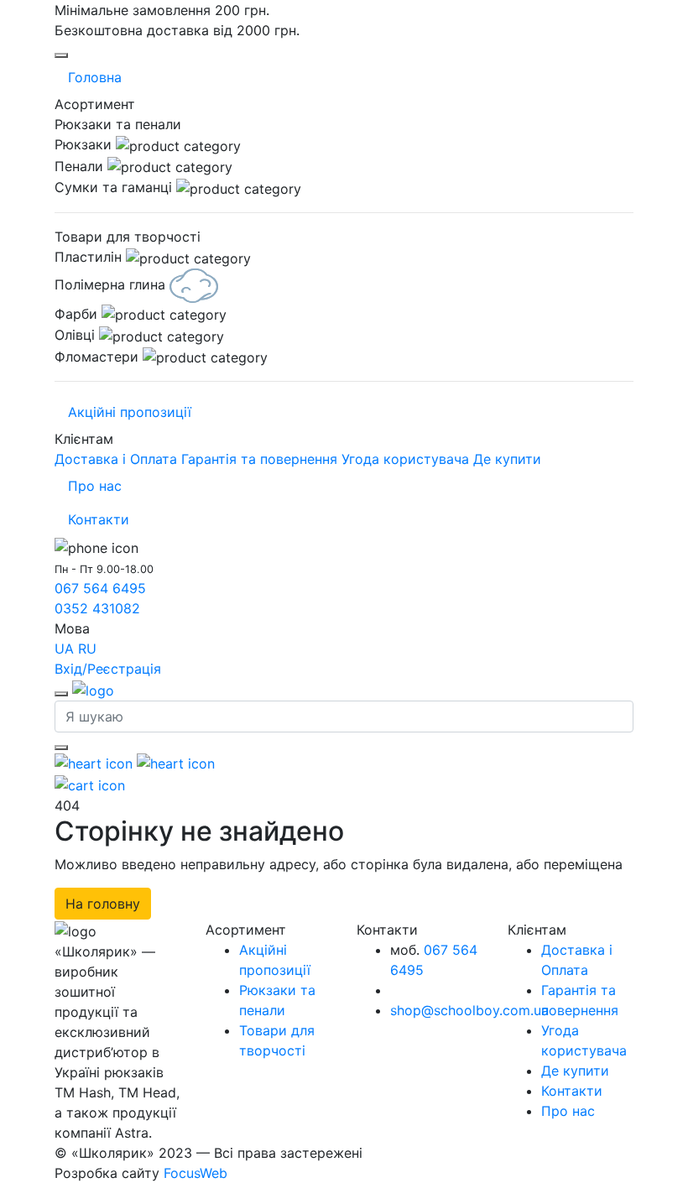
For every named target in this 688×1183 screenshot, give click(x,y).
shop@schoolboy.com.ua (469, 1010)
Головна (95, 77)
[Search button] (61, 747)
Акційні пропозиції (129, 412)
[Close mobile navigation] (61, 693)
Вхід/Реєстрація (108, 668)
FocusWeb (195, 1173)
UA (64, 648)
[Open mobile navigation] (61, 55)
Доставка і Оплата (116, 459)
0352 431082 (97, 608)
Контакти (98, 519)
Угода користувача (405, 459)
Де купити (507, 459)
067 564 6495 (100, 588)
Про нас (95, 485)
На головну (102, 903)
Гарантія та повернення (259, 459)
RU (87, 648)
